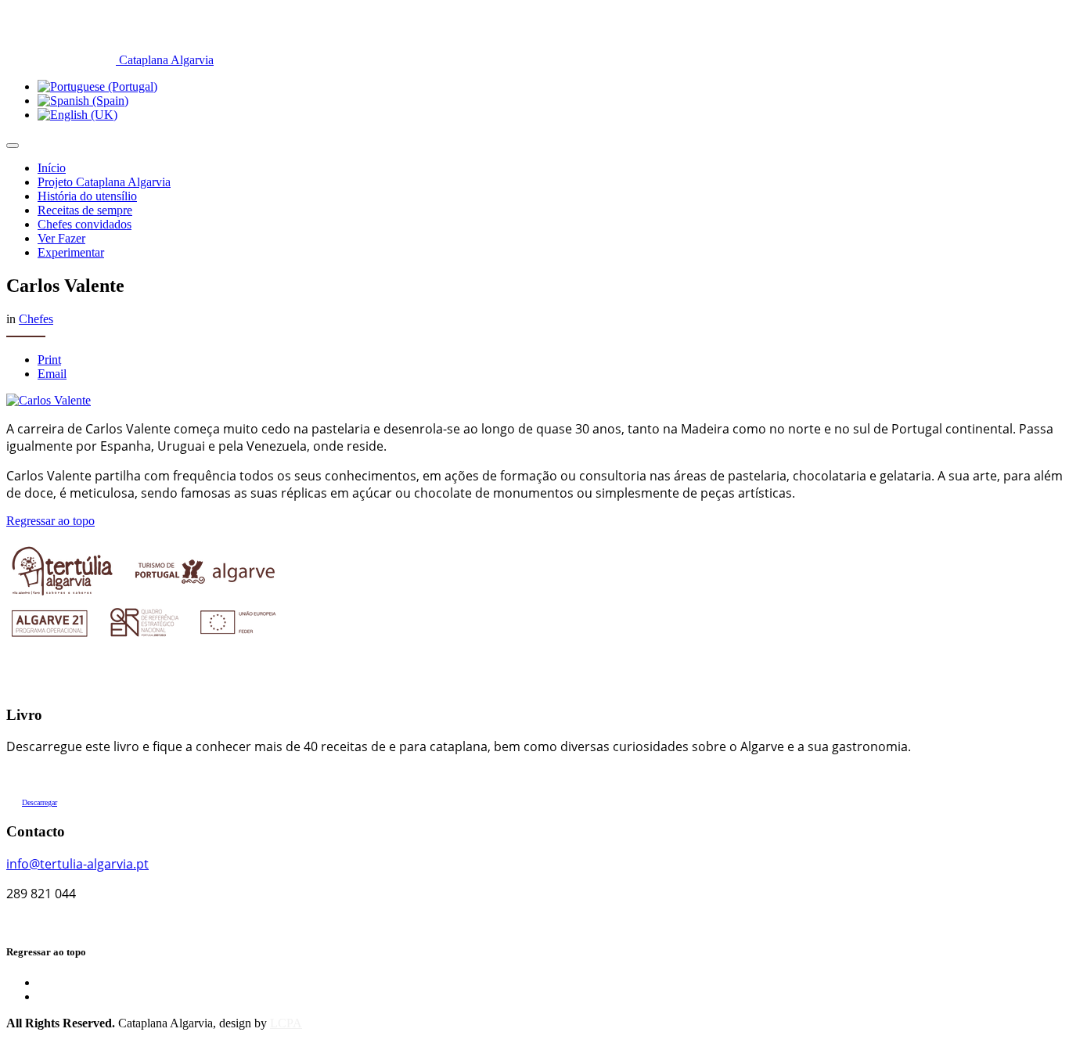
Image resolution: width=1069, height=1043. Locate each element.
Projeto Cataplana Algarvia (104, 182)
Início (52, 167)
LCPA (286, 1023)
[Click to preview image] (48, 400)
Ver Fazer (61, 238)
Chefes (36, 318)
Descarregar (39, 802)
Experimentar (71, 252)
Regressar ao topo (50, 520)
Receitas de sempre (85, 210)
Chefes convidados (84, 224)
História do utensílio (87, 196)
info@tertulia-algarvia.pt (77, 863)
